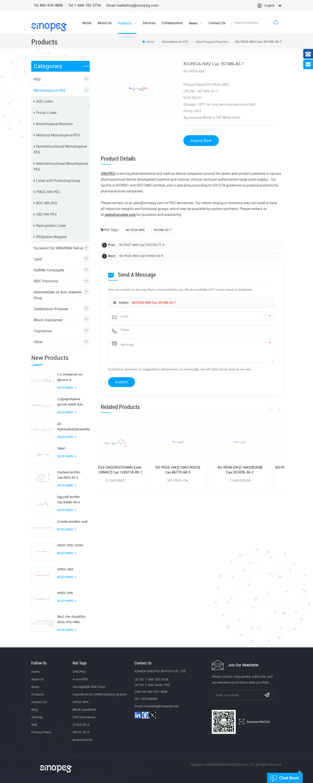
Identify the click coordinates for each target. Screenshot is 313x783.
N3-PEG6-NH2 (135, 230)
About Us (105, 23)
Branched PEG (83, 740)
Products (125, 23)
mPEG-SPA (65, 593)
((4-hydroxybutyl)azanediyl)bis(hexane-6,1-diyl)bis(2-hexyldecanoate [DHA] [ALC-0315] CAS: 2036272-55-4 (73, 427)
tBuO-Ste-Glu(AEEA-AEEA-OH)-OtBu (71, 619)
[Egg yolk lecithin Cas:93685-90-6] (43, 503)
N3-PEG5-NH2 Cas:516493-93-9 (141, 256)
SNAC (61, 448)
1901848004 (148, 699)
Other (38, 342)
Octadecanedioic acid (72, 521)
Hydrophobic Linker (51, 226)
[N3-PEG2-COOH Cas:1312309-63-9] (256, 442)
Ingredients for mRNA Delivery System (100, 694)
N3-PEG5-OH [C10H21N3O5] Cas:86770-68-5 (132, 469)
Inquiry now (201, 141)
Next (278, 409)
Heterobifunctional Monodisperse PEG (61, 166)
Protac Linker (46, 113)
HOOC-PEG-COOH (70, 545)
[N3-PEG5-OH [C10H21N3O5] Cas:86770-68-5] (132, 442)
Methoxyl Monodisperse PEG (58, 135)
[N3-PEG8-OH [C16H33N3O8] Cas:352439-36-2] (194, 442)
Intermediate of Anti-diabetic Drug (58, 295)
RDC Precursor (46, 281)
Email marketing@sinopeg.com (132, 5)
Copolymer (43, 331)
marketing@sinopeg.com (161, 706)
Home (86, 23)
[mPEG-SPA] (43, 599)
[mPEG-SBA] (43, 575)
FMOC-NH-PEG (48, 192)
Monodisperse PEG (175, 42)
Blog (34, 709)
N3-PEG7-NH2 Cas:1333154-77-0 (141, 245)
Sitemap (37, 717)
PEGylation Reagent (51, 237)
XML (34, 725)
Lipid (38, 259)
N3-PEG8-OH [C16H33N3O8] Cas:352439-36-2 (194, 469)
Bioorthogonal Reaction (212, 42)
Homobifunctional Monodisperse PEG (60, 149)
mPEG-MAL (81, 702)
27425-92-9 (81, 725)
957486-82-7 (163, 230)
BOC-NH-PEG (46, 203)
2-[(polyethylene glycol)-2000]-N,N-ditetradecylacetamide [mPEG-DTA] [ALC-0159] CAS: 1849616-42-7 (73, 402)
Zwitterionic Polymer (51, 309)
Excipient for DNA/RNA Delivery (60, 248)
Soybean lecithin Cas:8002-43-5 (68, 474)
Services (149, 23)
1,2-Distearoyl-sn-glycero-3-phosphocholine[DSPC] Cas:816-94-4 (73, 378)
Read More (65, 387)
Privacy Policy (41, 732)
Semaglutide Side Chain (89, 687)
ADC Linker (44, 101)
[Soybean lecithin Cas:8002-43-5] (43, 478)
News (193, 23)
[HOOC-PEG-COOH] (43, 551)
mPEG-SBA (65, 569)
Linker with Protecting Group (58, 181)
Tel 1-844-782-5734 (84, 5)
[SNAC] (43, 454)
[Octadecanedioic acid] (43, 527)
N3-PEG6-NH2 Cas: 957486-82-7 (154, 302)
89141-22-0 (81, 732)
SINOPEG (79, 671)
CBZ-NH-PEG (46, 214)
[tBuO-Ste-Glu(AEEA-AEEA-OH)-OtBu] (43, 623)
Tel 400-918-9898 (48, 5)
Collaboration (172, 23)
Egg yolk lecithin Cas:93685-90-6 (68, 499)
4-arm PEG (80, 679)
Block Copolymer (48, 320)
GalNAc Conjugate (49, 270)
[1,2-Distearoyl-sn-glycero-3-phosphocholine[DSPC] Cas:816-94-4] (43, 380)
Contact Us (217, 23)
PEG (37, 79)
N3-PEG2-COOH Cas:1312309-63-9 (256, 469)
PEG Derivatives (84, 717)
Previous (271, 409)
